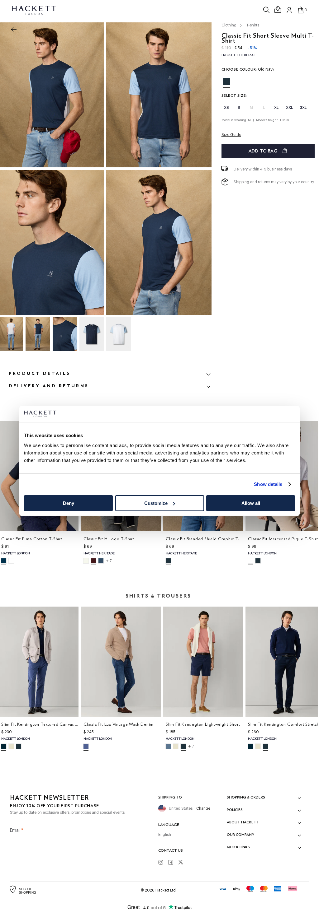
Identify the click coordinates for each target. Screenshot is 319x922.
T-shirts (252, 25)
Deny (68, 503)
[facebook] (173, 863)
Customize (156, 503)
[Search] (267, 10)
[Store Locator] (278, 10)
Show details (268, 484)
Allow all (250, 503)
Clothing (228, 25)
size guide (231, 135)
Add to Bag (263, 150)
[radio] (226, 81)
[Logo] (34, 10)
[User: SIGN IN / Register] (289, 10)
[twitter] (183, 863)
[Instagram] (163, 863)
